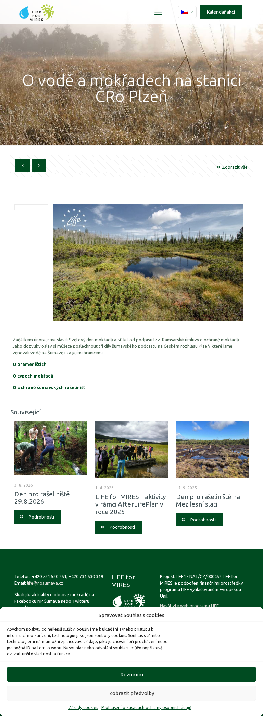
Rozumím (131, 674)
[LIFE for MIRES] (36, 12)
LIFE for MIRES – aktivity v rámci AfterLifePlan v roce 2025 (130, 504)
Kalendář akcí (221, 12)
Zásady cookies (83, 707)
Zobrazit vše (235, 167)
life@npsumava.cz (45, 582)
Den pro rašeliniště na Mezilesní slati (208, 500)
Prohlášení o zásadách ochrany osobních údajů (146, 707)
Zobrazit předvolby (131, 693)
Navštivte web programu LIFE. (190, 605)
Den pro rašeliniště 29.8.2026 (42, 497)
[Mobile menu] (158, 12)
